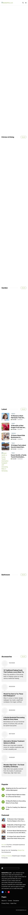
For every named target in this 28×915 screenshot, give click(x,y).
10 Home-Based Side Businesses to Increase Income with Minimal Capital (16, 832)
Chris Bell (14, 419)
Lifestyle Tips (20, 850)
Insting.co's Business (7, 855)
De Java (4, 844)
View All (23, 137)
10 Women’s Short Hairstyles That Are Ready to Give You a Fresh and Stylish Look (15, 821)
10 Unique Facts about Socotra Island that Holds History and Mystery (16, 838)
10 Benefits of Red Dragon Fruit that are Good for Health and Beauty (16, 827)
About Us (4, 900)
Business (14, 433)
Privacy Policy (5, 903)
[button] (23, 3)
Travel (13, 443)
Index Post (13, 903)
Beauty (13, 413)
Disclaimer (16, 900)
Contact (10, 900)
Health (13, 423)
